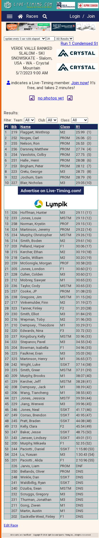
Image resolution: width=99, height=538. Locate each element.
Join (91, 16)
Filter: (13, 120)
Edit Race (11, 525)
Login (75, 16)
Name (25, 127)
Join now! (80, 82)
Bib (14, 127)
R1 (78, 127)
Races (32, 16)
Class (65, 127)
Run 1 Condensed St (79, 43)
